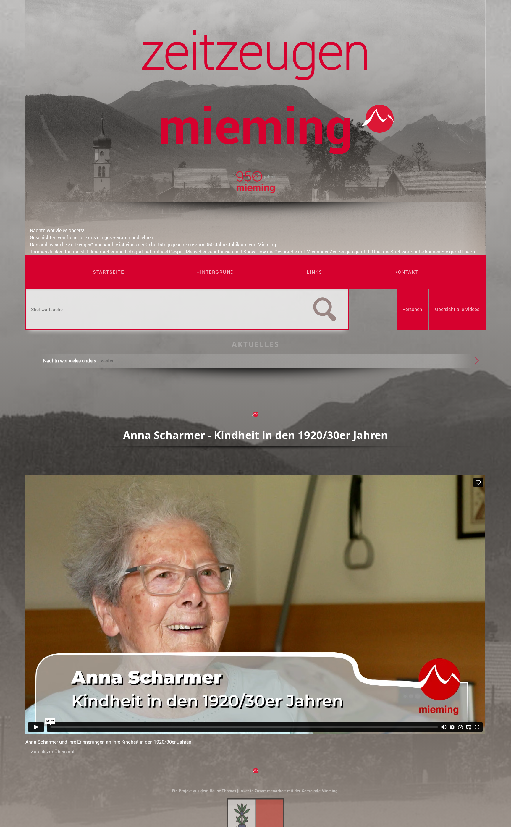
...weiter (105, 360)
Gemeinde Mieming (320, 790)
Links (314, 272)
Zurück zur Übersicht (53, 751)
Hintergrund (215, 272)
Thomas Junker (235, 790)
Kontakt (406, 272)
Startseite (108, 272)
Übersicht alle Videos (457, 309)
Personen (412, 309)
